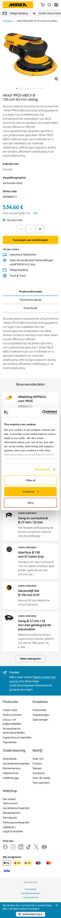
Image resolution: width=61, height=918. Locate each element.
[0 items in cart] (42, 5)
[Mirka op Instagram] (13, 846)
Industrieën (40, 710)
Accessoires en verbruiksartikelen (14, 730)
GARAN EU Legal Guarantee (13, 829)
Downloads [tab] (30, 308)
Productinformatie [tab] (30, 291)
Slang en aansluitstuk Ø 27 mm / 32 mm (33, 520)
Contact (37, 763)
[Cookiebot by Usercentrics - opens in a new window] (43, 412)
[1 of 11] (17, 88)
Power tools (10, 710)
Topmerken (10, 742)
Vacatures (39, 773)
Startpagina (8, 21)
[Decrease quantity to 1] (21, 229)
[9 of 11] (38, 88)
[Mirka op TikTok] (28, 846)
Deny (30, 502)
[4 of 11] (25, 88)
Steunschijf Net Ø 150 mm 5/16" (29, 593)
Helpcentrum (11, 773)
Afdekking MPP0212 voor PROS (32, 399)
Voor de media (41, 778)
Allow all (30, 480)
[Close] (56, 905)
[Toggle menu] (56, 4)
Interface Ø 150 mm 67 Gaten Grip (31, 554)
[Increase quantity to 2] (40, 229)
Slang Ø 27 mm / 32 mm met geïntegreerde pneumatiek (34, 625)
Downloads (10, 759)
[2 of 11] (19, 88)
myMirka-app (11, 778)
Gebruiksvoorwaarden (30, 893)
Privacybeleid (30, 889)
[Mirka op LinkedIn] (20, 846)
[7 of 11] (33, 88)
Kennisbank (10, 817)
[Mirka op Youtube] (44, 846)
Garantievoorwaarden (15, 763)
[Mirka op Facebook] (5, 846)
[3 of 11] (22, 88)
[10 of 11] (41, 88)
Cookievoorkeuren (30, 897)
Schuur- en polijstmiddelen (12, 722)
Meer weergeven (30, 658)
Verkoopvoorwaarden (15, 822)
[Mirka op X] (36, 846)
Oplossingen (40, 719)
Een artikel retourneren (10, 801)
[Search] (49, 5)
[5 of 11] (27, 88)
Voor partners (41, 783)
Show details (42, 469)
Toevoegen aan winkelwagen (30, 240)
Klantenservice (11, 768)
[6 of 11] (30, 88)
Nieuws (37, 768)
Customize (29, 491)
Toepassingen (41, 715)
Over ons (38, 759)
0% (35, 213)
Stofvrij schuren (12, 715)
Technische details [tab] (30, 300)
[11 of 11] (44, 88)
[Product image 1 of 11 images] (30, 55)
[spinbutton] (30, 229)
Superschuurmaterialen (15, 737)
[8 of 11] (36, 88)
